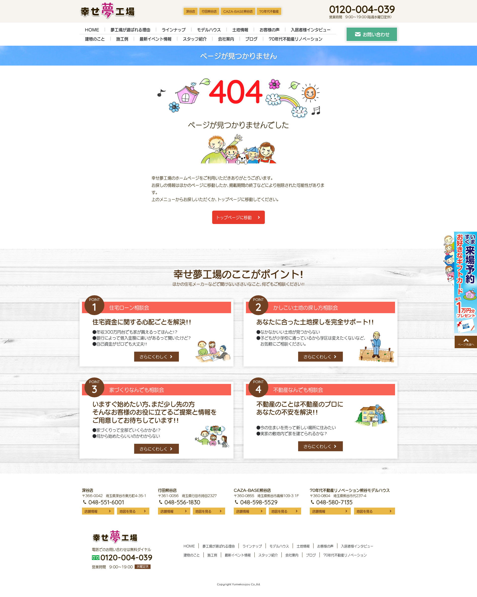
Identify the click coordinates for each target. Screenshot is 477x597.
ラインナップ (174, 30)
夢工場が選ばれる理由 (130, 30)
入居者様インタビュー (311, 30)
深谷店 (190, 11)
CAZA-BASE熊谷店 (238, 11)
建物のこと (95, 39)
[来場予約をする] (460, 282)
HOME (92, 30)
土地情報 (240, 30)
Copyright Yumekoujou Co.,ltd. (238, 584)
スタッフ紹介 (195, 39)
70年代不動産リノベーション (295, 39)
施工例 (122, 39)
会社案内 (226, 39)
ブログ (251, 39)
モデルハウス (209, 30)
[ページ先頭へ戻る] (466, 342)
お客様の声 (269, 30)
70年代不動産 (269, 11)
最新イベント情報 (155, 39)
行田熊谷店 (209, 11)
